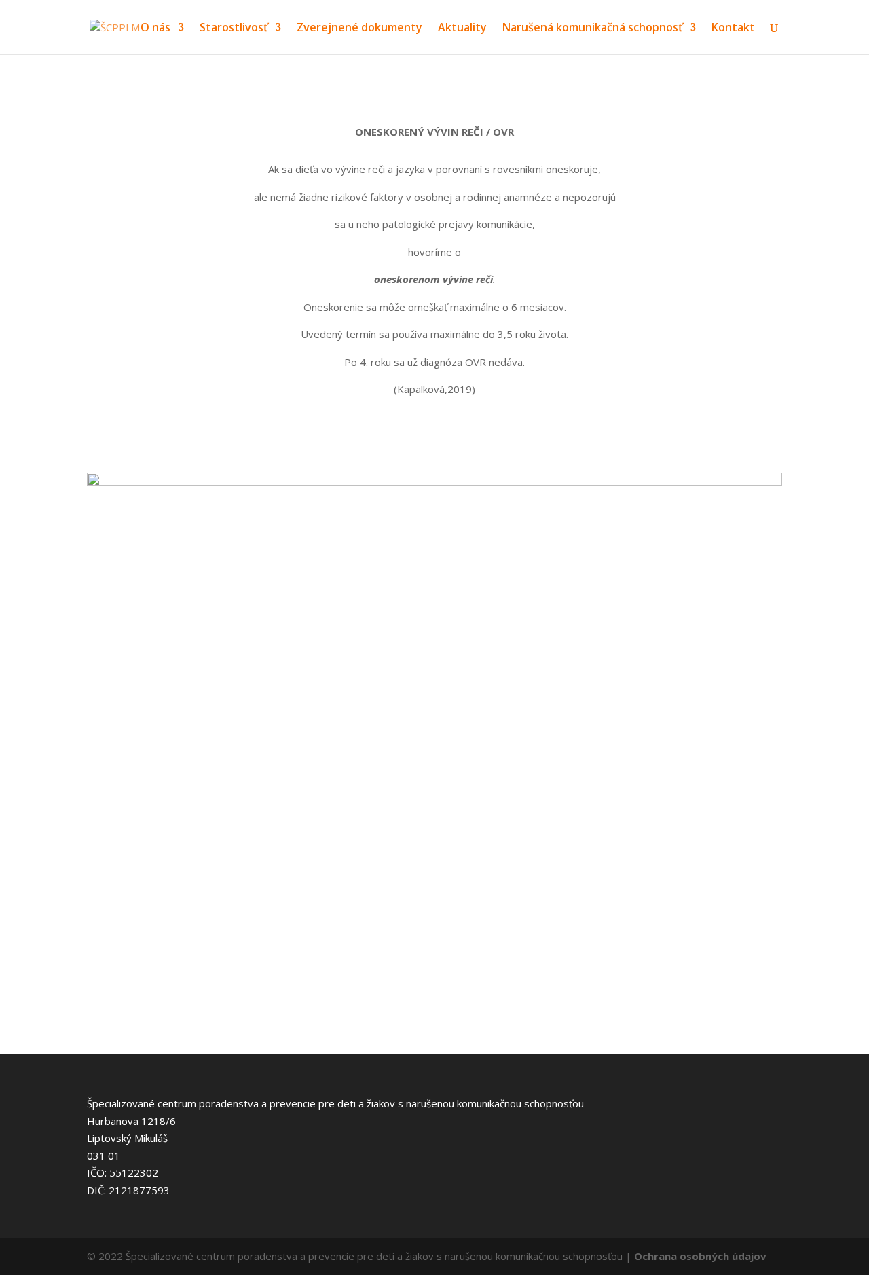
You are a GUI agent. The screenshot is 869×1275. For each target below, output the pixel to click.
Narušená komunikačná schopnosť (592, 28)
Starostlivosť (233, 28)
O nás (155, 28)
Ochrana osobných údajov (700, 1256)
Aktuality (462, 28)
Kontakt (733, 28)
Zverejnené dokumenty (359, 28)
